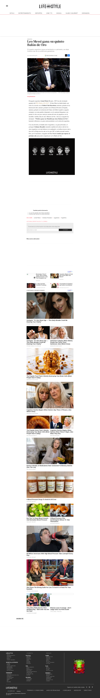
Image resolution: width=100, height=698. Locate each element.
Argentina (63, 217)
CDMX (28, 660)
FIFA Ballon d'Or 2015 (42, 103)
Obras (8, 679)
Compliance (67, 690)
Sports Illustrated (12, 662)
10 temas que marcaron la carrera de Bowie (39, 214)
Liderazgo (29, 679)
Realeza (48, 657)
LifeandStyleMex (87, 687)
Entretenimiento (24, 13)
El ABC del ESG (30, 673)
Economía (9, 676)
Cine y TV (49, 13)
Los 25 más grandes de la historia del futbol (39, 212)
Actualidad (29, 678)
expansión (85, 13)
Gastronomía (49, 674)
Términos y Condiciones (35, 690)
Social (28, 668)
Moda (47, 660)
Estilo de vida (49, 670)
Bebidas (48, 675)
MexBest (47, 673)
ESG (7, 680)
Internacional (10, 677)
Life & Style (9, 653)
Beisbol (8, 664)
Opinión (28, 662)
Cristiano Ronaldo (47, 217)
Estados (28, 661)
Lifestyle (9, 669)
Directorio (88, 690)
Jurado (48, 680)
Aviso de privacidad (53, 690)
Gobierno (29, 656)
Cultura (48, 663)
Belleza (48, 661)
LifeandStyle (30, 653)
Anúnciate (77, 690)
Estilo (12, 13)
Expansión (9, 672)
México (28, 657)
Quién (47, 655)
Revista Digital (10, 670)
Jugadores (56, 217)
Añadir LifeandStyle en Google (51, 55)
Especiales (48, 653)
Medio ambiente (30, 667)
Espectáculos (49, 656)
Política (28, 655)
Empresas (9, 673)
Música (58, 13)
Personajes (49, 677)
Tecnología (9, 678)
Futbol (8, 663)
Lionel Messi (37, 217)
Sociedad (29, 663)
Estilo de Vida (49, 679)
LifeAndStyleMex (93, 687)
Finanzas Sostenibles (32, 671)
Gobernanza (29, 669)
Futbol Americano (11, 665)
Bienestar (48, 678)
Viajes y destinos (50, 676)
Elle (46, 666)
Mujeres (9, 681)
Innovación (29, 672)
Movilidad (29, 670)
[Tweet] (66, 55)
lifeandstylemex (90, 687)
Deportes (38, 13)
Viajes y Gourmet (72, 13)
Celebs (47, 669)
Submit (65, 230)
